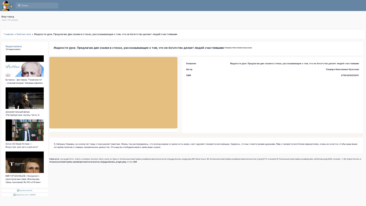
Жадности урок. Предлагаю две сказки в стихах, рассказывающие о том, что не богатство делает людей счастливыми (138, 47)
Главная (8, 34)
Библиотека (24, 34)
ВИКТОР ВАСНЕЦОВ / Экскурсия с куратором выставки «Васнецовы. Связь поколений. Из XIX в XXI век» (23, 179)
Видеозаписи (14, 46)
